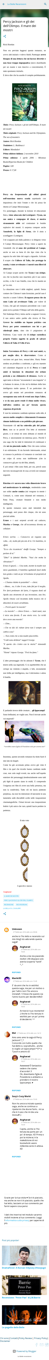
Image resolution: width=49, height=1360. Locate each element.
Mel (14, 1033)
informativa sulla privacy (17, 1220)
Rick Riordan (21, 905)
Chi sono (4, 1338)
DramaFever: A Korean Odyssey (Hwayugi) (24, 1267)
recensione (8, 905)
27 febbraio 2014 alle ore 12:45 (25, 981)
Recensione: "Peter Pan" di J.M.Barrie (21, 1297)
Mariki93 (16, 978)
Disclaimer (5, 1341)
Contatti (14, 1338)
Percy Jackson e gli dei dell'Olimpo (18, 900)
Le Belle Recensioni (16, 4)
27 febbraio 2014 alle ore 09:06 (25, 932)
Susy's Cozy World (21, 1096)
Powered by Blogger (26, 1351)
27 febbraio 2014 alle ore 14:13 (29, 1033)
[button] (4, 36)
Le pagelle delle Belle (13, 1327)
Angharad (25, 946)
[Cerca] (45, 4)
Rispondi (16, 972)
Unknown (17, 929)
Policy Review (25, 1338)
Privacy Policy (40, 1338)
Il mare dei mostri (11, 896)
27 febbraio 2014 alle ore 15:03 (25, 1099)
